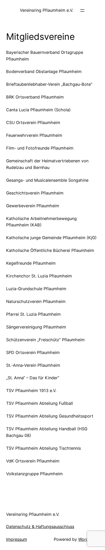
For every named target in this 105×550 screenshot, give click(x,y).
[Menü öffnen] (82, 10)
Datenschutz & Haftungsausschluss (40, 526)
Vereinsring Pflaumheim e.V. (46, 10)
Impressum (16, 539)
